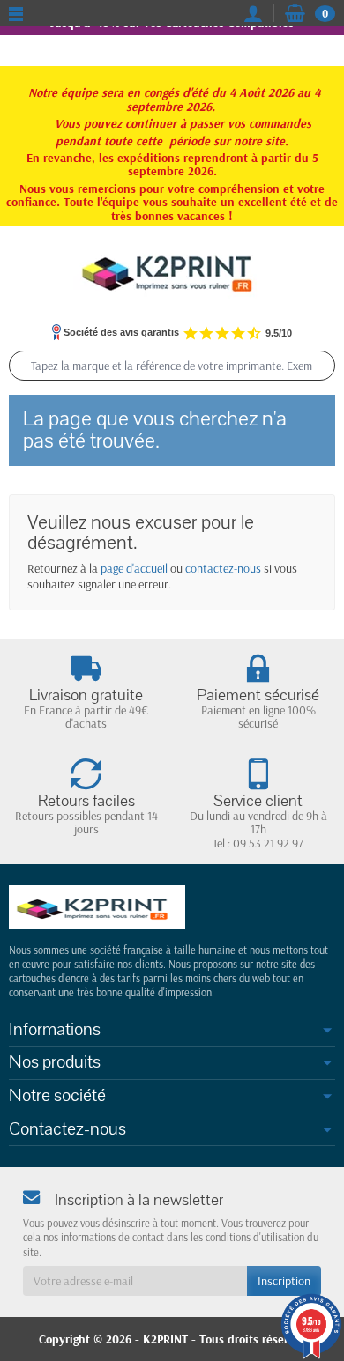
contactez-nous (223, 568)
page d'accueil (134, 568)
